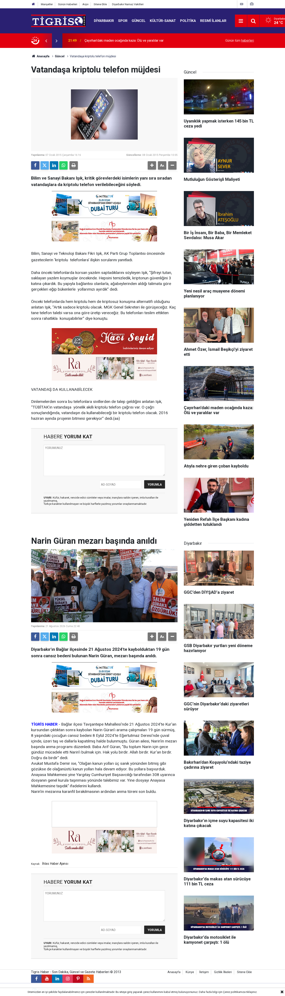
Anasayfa (42, 56)
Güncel (139, 21)
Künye (190, 972)
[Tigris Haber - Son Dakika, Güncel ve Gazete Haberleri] (58, 20)
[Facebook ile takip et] (36, 979)
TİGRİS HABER (44, 724)
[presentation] (46, 40)
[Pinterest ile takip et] (78, 979)
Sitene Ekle (100, 4)
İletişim (204, 972)
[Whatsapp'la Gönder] (63, 165)
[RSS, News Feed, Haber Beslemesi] (88, 979)
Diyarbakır (104, 21)
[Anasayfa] (33, 4)
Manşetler (47, 4)
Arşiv (85, 4)
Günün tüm (239, 40)
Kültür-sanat (163, 21)
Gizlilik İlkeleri (223, 972)
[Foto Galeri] (251, 4)
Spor (122, 21)
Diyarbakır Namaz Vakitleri (128, 4)
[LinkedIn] (54, 165)
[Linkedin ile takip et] (57, 979)
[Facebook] (35, 165)
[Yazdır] (73, 165)
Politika (188, 21)
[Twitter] (44, 165)
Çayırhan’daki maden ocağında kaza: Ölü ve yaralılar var (124, 40)
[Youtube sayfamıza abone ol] (47, 979)
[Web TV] (241, 4)
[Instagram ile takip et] (67, 979)
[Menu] (241, 21)
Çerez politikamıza (234, 992)
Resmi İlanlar (213, 21)
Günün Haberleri (67, 4)
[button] (152, 165)
